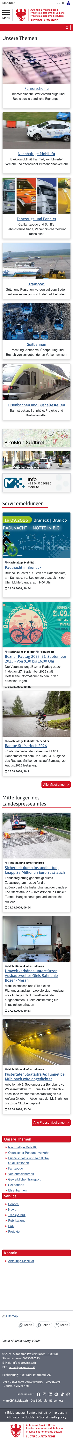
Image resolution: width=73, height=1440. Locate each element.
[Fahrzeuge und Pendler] (36, 195)
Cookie (29, 1417)
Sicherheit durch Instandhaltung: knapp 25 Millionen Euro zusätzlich (35, 870)
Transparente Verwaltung (23, 1382)
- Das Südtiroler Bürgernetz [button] (34, 1400)
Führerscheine (37, 88)
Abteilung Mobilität (21, 1261)
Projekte (14, 1231)
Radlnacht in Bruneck (23, 567)
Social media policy (52, 1417)
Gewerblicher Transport (24, 1179)
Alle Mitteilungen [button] (55, 784)
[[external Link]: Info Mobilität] (36, 483)
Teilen (27, 1325)
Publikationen (17, 1220)
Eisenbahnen (17, 1190)
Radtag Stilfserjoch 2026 (26, 745)
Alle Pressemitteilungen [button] (50, 1122)
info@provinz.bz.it (24, 1362)
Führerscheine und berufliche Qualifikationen (28, 1160)
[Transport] (36, 260)
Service (13, 1204)
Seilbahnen (36, 344)
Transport (36, 284)
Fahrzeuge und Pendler (36, 219)
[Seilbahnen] (36, 321)
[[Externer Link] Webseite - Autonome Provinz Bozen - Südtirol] (40, 15)
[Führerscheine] (36, 65)
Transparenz (17, 1215)
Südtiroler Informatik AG (35, 1374)
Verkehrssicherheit (21, 1173)
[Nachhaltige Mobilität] (36, 130)
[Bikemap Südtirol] (36, 438)
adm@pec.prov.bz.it (22, 1367)
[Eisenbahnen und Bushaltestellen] (36, 381)
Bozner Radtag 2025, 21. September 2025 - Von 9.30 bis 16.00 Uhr (35, 658)
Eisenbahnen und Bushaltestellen (36, 405)
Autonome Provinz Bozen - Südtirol (35, 1353)
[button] (38, 1394)
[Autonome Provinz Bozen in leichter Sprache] (68, 3)
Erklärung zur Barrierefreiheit (26, 1412)
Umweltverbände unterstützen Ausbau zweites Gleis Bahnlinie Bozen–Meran (31, 975)
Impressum (59, 1412)
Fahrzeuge (15, 1168)
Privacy (14, 1417)
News (12, 1209)
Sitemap (12, 1316)
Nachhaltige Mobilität (36, 153)
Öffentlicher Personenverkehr (28, 1152)
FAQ (11, 1226)
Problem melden (17, 1386)
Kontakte (54, 1382)
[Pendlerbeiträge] (36, 460)
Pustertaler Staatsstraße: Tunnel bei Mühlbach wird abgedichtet (35, 1076)
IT (63, 3)
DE (58, 3)
